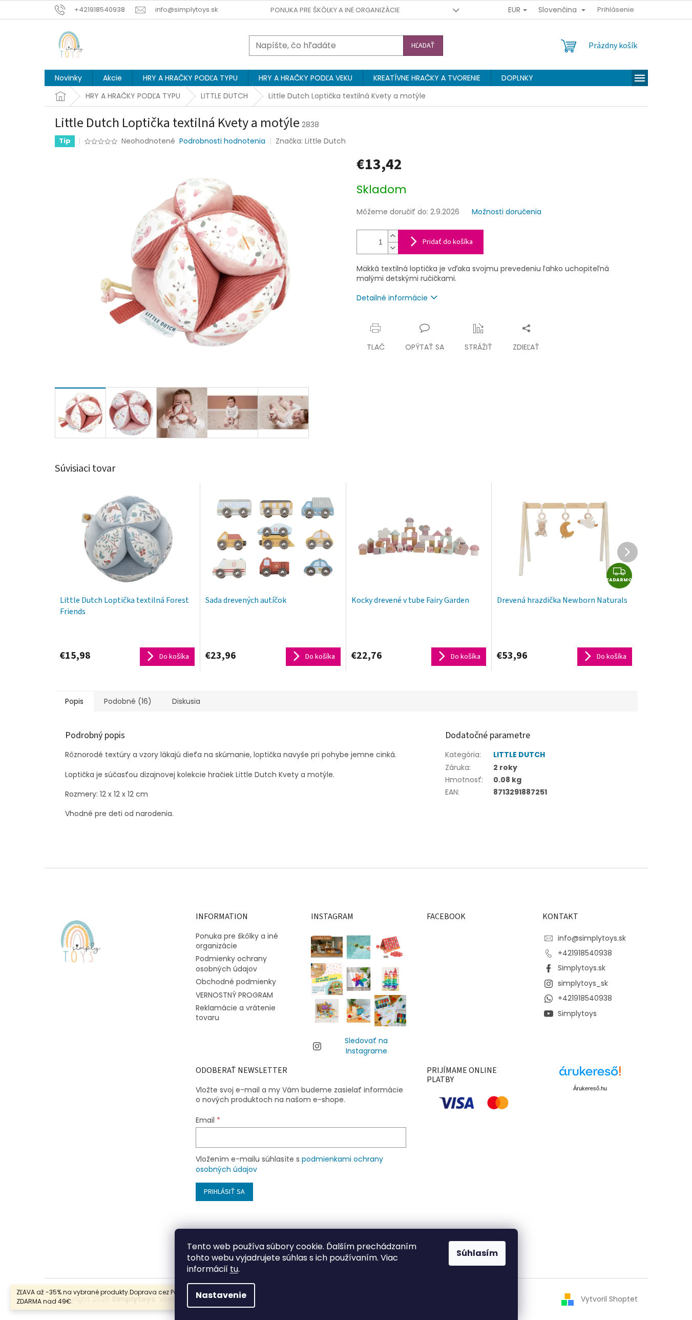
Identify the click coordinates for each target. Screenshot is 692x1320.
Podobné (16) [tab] (128, 701)
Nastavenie (221, 1295)
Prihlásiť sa (224, 1192)
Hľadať (423, 45)
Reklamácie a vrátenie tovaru (236, 1013)
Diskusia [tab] (186, 701)
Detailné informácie (392, 298)
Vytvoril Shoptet (609, 1299)
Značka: (311, 141)
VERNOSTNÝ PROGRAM (234, 995)
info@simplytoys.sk (592, 938)
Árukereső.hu (590, 1088)
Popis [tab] (74, 701)
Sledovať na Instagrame (366, 1045)
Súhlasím (477, 1253)
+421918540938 (585, 953)
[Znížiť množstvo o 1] (393, 248)
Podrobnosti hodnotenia (222, 141)
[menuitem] (68, 78)
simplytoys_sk (583, 983)
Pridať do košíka (448, 242)
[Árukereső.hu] (590, 1074)
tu (234, 1269)
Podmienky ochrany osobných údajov (231, 963)
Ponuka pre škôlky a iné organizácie (335, 10)
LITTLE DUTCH (519, 754)
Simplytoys (577, 1013)
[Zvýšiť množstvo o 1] (393, 236)
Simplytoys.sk (581, 968)
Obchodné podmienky (236, 982)
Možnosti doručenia (506, 212)
